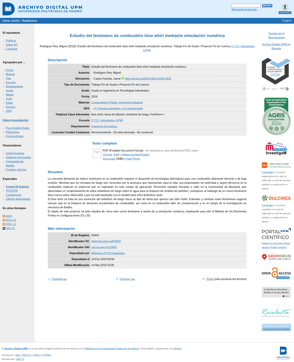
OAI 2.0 (10, 228)
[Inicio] (147, 9)
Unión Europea (15, 153)
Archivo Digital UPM (16, 348)
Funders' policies (16, 169)
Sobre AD (12, 44)
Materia (10, 74)
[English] (286, 20)
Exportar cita (127, 279)
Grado (9, 90)
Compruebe (267, 172)
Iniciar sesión (11, 20)
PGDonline (12, 132)
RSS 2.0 (11, 220)
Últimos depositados (18, 199)
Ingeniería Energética (104, 126)
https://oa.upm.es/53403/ (106, 241)
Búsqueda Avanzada (244, 9)
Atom (9, 216)
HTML (47, 355)
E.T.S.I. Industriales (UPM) (107, 120)
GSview (107, 154)
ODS (9, 111)
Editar (210, 279)
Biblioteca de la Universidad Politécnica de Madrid (112, 348)
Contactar (12, 48)
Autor (9, 98)
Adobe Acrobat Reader (135, 154)
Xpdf (116, 154)
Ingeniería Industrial (131, 102)
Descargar (109, 158)
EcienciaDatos (14, 136)
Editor (9, 102)
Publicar (11, 40)
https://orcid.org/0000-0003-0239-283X (148, 78)
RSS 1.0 (11, 224)
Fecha (9, 70)
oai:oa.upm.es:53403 (104, 247)
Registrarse (29, 20)
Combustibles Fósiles (104, 102)
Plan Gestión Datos (17, 128)
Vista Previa (132, 158)
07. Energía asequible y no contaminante (118, 108)
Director (10, 106)
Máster (10, 94)
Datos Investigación (15, 120)
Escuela (11, 82)
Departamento (14, 86)
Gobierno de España (18, 157)
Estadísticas (59, 279)
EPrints (177, 348)
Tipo (8, 78)
